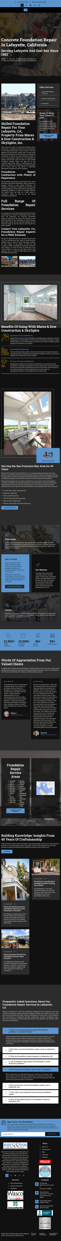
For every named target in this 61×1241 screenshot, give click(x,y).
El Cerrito (12, 796)
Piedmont (22, 788)
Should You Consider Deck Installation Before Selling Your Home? (44, 883)
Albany (12, 784)
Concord (12, 788)
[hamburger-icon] (26, 9)
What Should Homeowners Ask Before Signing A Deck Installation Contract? (14, 909)
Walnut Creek (21, 805)
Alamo (12, 782)
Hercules (12, 799)
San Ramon (21, 801)
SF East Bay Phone (46, 1201)
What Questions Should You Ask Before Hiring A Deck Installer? (15, 956)
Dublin (12, 793)
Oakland (22, 782)
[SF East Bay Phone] (37, 1201)
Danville (12, 791)
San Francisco (22, 797)
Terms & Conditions (42, 1234)
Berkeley (12, 790)
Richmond (22, 795)
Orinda (21, 784)
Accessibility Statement (53, 1234)
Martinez (12, 802)
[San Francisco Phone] (37, 1206)
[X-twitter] (11, 1175)
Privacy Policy (33, 1234)
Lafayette (13, 800)
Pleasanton (23, 793)
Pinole (21, 786)
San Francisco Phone (46, 1206)
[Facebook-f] (6, 1175)
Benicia (12, 786)
